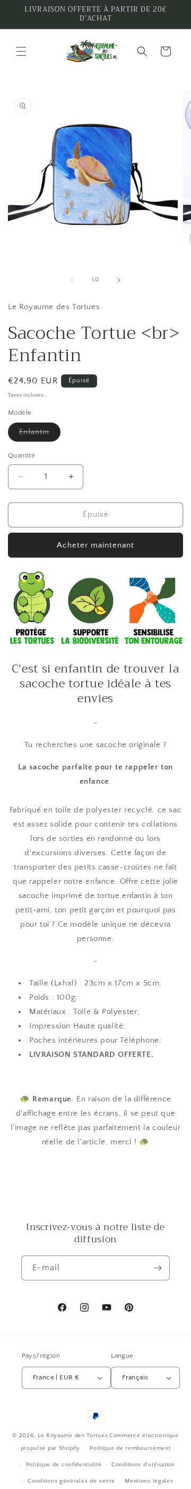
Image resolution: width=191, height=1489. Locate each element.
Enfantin (39, 434)
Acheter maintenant (95, 545)
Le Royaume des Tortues (73, 1435)
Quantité (21, 455)
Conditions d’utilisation (143, 1464)
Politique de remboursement (130, 1448)
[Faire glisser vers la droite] (119, 280)
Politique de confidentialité (64, 1464)
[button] (21, 51)
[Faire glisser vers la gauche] (72, 280)
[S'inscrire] (157, 1267)
